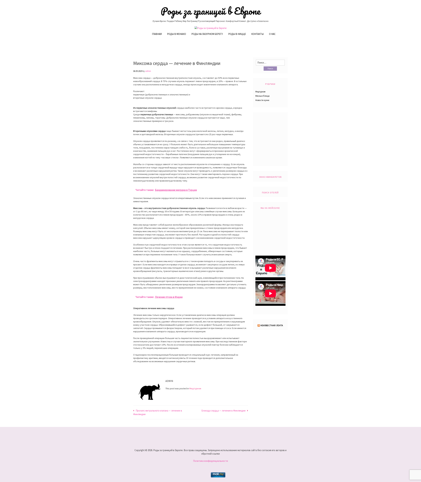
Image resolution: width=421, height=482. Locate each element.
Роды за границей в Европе (210, 11)
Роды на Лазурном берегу (207, 34)
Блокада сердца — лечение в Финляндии (223, 410)
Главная (157, 34)
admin (148, 71)
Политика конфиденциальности (210, 460)
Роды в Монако (176, 34)
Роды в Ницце (237, 34)
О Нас (272, 34)
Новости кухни (262, 100)
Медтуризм (195, 388)
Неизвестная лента (271, 325)
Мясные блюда (262, 96)
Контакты (257, 34)
